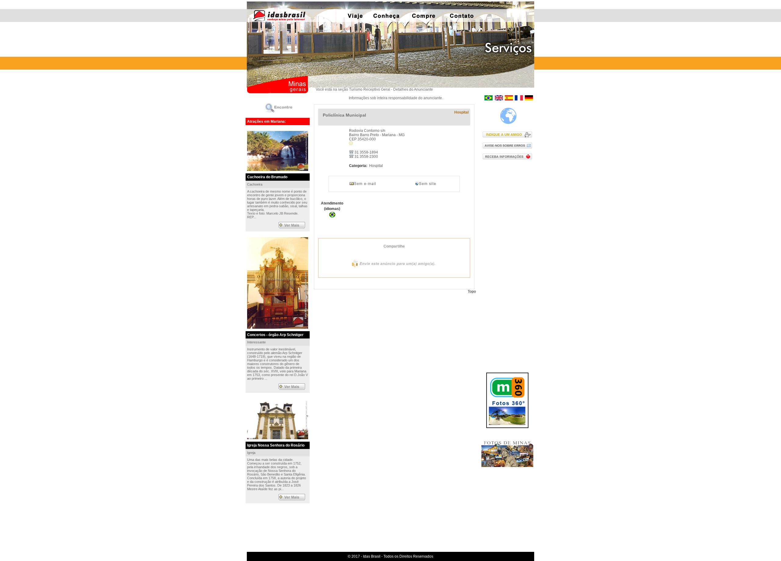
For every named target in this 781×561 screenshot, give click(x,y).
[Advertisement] (509, 262)
